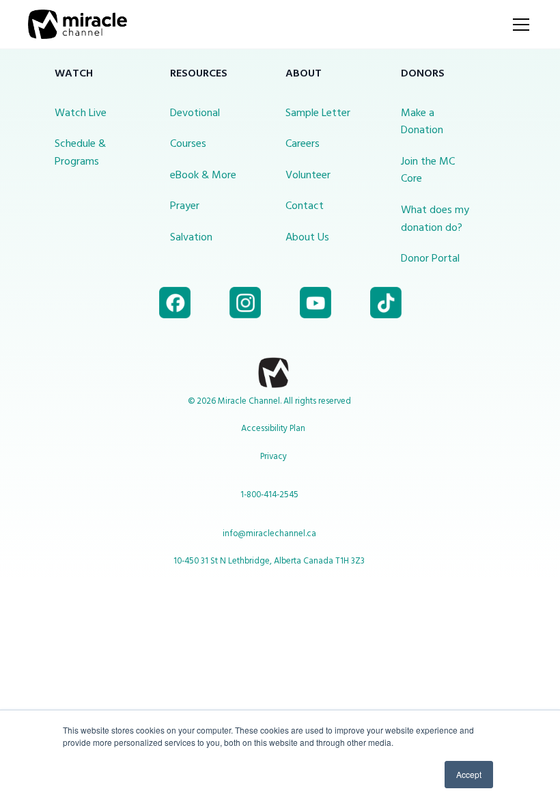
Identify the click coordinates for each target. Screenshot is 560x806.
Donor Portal (430, 259)
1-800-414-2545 (269, 495)
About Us (307, 238)
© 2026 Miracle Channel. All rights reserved (269, 401)
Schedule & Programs (80, 153)
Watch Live (81, 113)
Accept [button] (468, 774)
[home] (77, 24)
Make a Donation (422, 122)
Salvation (191, 238)
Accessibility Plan (273, 428)
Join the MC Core (428, 171)
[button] (518, 24)
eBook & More (203, 175)
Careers (302, 144)
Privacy (273, 456)
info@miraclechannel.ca (269, 534)
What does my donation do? (435, 219)
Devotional (195, 113)
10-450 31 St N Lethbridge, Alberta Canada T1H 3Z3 (269, 561)
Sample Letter (317, 113)
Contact (304, 206)
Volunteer (308, 175)
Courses (188, 144)
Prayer (184, 206)
